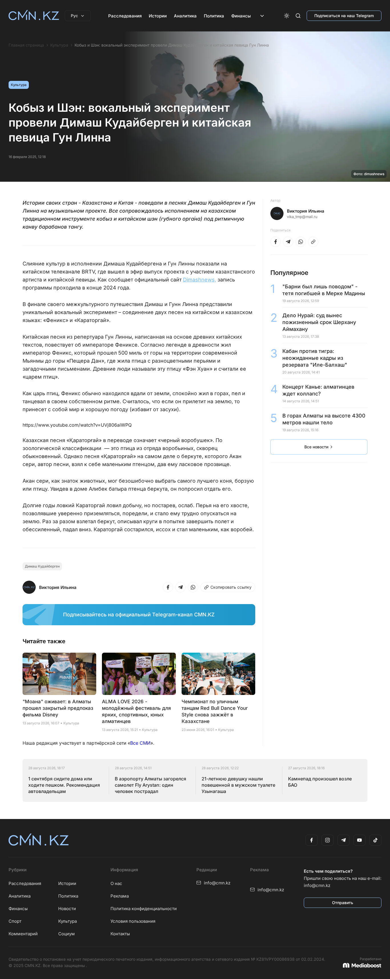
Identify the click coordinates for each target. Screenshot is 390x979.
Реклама (119, 896)
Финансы (241, 16)
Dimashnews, (199, 280)
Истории (158, 16)
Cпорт (15, 921)
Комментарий (23, 933)
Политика (214, 16)
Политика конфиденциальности (143, 908)
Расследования (125, 16)
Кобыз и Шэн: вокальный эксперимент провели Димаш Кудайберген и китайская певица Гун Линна (172, 45)
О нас (116, 883)
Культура (59, 45)
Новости (67, 908)
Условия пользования (132, 921)
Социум (66, 933)
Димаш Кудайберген (42, 566)
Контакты (120, 933)
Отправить (342, 902)
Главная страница (26, 45)
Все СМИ (140, 743)
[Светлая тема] (287, 16)
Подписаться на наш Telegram (344, 15)
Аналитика (185, 16)
